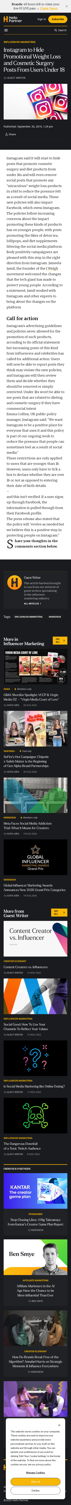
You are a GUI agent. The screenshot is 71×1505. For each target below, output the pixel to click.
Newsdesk (55, 616)
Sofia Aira (13, 705)
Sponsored (35, 1214)
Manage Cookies (35, 1472)
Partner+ (9, 751)
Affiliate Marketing (35, 1280)
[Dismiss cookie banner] (59, 1425)
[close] (67, 6)
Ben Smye (37, 1301)
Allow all (35, 1481)
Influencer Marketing (20, 42)
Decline (36, 1490)
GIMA (7, 689)
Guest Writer (16, 77)
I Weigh (52, 268)
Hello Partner (20, 1500)
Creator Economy (15, 961)
